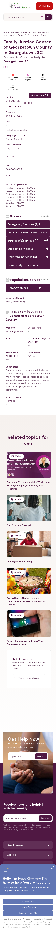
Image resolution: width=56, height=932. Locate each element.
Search (41, 756)
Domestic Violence (20, 32)
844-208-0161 (13, 100)
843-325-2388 (14, 106)
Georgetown (43, 32)
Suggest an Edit (40, 95)
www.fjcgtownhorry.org (16, 331)
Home (6, 32)
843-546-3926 (14, 115)
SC (33, 32)
